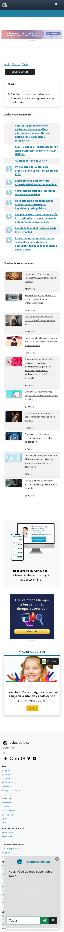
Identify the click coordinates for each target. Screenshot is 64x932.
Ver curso (32, 708)
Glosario (16, 64)
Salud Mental (7, 782)
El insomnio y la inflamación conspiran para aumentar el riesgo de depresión (40, 438)
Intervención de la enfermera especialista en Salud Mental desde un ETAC (36, 170)
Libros (4, 822)
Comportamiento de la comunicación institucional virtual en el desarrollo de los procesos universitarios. (36, 218)
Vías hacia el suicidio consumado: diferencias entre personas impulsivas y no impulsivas (34, 204)
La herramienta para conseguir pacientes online (30, 575)
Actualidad (6, 802)
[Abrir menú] (6, 13)
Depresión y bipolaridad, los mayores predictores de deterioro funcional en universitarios (41, 342)
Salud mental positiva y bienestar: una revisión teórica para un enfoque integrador (40, 299)
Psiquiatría (6, 770)
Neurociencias (8, 786)
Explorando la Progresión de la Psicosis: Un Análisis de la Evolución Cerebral (41, 278)
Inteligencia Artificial (11, 790)
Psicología (6, 774)
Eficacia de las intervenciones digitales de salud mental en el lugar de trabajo (41, 395)
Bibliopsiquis (7, 814)
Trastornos (6, 778)
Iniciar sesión (7, 832)
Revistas (6, 818)
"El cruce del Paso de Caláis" (31, 160)
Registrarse (7, 836)
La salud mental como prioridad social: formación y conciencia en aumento (40, 320)
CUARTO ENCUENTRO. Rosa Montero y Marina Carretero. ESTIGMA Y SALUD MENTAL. (36, 150)
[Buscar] (56, 4)
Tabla (25, 64)
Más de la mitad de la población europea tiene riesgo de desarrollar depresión (41, 484)
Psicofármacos (8, 810)
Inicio (7, 64)
